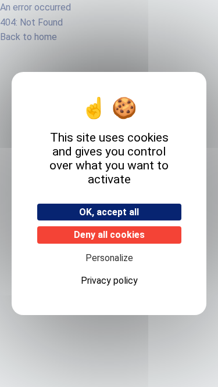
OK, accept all (109, 212)
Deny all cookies (109, 234)
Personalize (109, 257)
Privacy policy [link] (109, 280)
